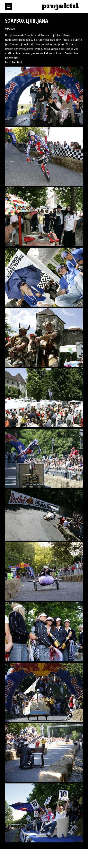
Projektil (60, 6)
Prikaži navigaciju (8, 6)
